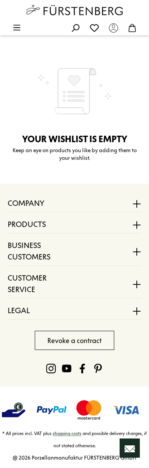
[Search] (75, 27)
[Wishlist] (94, 27)
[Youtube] (66, 368)
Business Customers (29, 251)
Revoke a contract (74, 341)
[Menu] (17, 27)
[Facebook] (82, 368)
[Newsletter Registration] (130, 448)
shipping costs (67, 433)
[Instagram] (51, 368)
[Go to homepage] (74, 10)
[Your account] (113, 27)
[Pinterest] (98, 368)
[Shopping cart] (132, 27)
